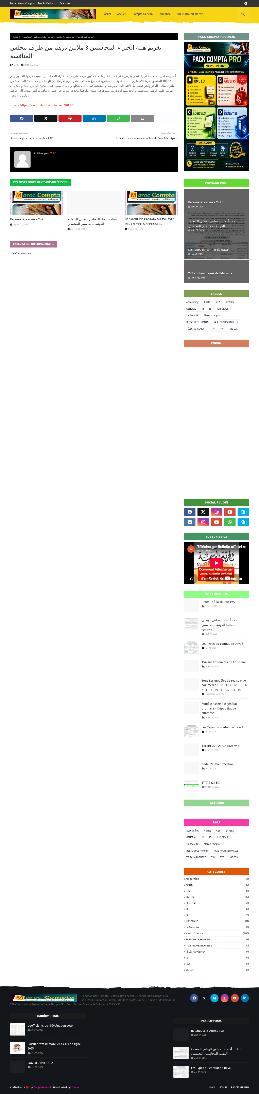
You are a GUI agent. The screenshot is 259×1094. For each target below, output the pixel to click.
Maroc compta (212, 315)
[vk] (189, 522)
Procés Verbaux (46, 3)
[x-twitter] (203, 512)
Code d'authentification (218, 764)
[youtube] (230, 512)
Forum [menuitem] (107, 14)
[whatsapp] (230, 522)
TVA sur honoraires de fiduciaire (210, 273)
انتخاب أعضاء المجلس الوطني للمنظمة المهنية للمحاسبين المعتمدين (92, 222)
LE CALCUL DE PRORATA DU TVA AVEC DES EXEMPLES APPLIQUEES (149, 222)
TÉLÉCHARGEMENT (196, 328)
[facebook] (246, 3)
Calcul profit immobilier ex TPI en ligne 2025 (54, 1046)
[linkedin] (245, 998)
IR (203, 308)
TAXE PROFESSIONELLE (226, 322)
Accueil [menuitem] (121, 14)
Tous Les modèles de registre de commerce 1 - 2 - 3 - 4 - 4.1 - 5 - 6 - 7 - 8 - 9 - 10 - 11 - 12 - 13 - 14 (225, 685)
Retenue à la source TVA (26, 219)
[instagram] (216, 512)
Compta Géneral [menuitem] (143, 14)
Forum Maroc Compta (22, 3)
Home (212, 1087)
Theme (75, 1087)
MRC (16, 64)
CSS (218, 302)
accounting (192, 302)
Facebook (64, 3)
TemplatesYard (42, 1087)
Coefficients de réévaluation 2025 (50, 1025)
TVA (222, 328)
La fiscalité (192, 315)
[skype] (243, 512)
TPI (213, 328)
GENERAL (191, 308)
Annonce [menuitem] (165, 14)
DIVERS (230, 302)
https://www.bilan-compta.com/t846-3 (46, 105)
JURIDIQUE (222, 308)
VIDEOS (234, 328)
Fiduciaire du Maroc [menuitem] (190, 14)
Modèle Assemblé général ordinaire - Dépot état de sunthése (219, 708)
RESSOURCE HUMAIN (197, 322)
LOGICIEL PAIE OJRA (40, 1063)
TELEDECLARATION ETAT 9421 (221, 746)
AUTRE (207, 302)
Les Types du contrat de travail (208, 250)
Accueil (17, 36)
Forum (223, 1087)
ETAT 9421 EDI (211, 782)
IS (210, 308)
